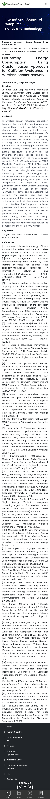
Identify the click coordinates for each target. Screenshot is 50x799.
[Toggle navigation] (45, 4)
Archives (10, 746)
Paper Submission (14, 737)
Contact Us (12, 779)
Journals (10, 768)
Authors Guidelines (15, 732)
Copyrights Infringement (18, 765)
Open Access (13, 754)
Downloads (11, 751)
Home (9, 726)
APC (8, 740)
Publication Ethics (14, 760)
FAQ (8, 774)
